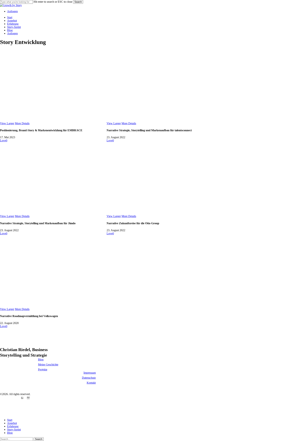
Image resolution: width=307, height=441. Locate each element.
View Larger (7, 123)
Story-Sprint (14, 429)
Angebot (12, 423)
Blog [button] (41, 359)
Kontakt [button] (91, 382)
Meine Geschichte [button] (48, 364)
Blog (10, 432)
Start (9, 419)
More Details (22, 123)
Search (78, 2)
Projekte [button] (42, 369)
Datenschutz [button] (89, 377)
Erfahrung (12, 426)
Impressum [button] (90, 372)
